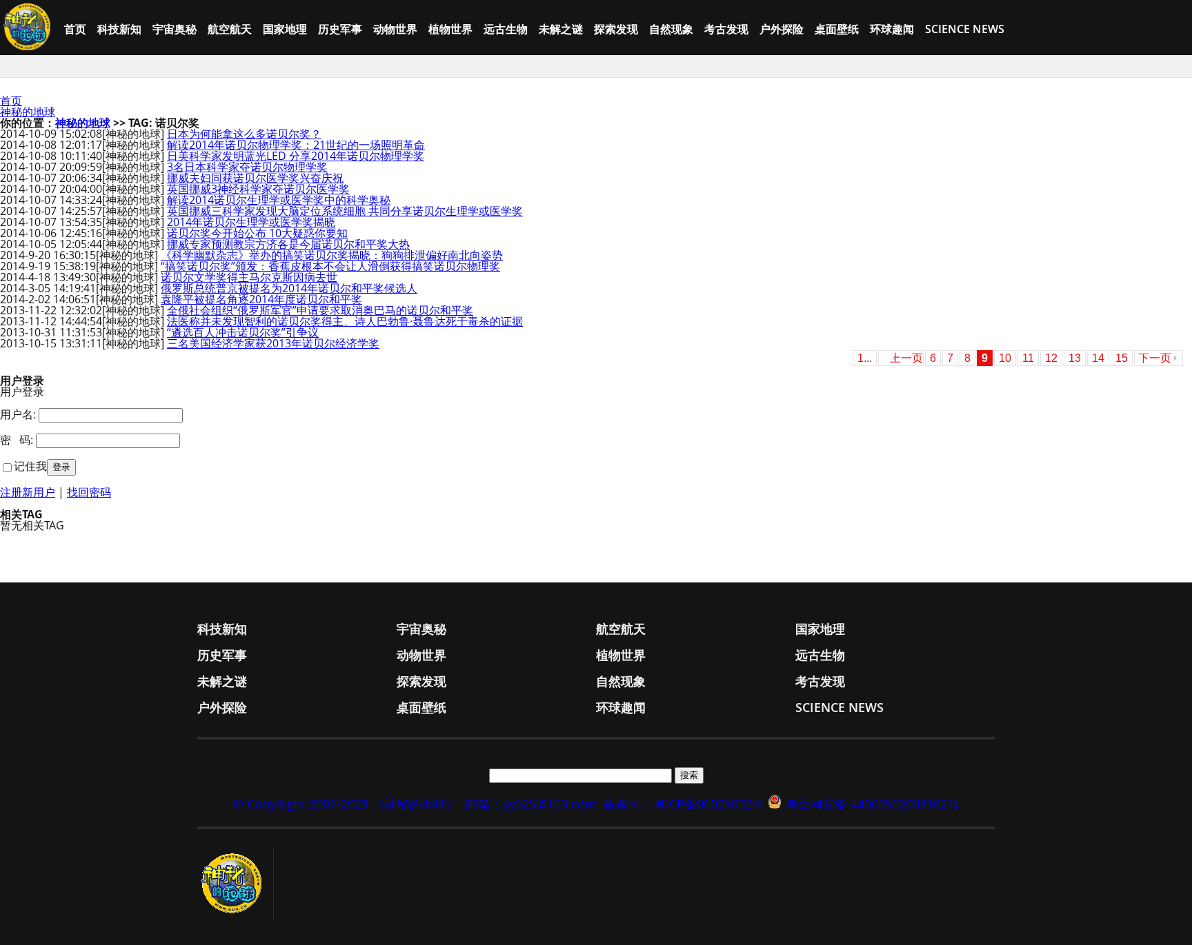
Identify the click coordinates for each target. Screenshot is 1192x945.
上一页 (906, 358)
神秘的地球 (27, 111)
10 (1005, 358)
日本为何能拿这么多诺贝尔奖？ (244, 133)
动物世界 (395, 29)
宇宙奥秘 (174, 29)
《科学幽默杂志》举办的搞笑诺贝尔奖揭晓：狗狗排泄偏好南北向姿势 (332, 255)
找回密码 (89, 492)
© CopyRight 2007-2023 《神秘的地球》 (346, 803)
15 (1121, 358)
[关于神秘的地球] (235, 883)
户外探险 (781, 29)
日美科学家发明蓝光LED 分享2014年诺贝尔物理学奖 (295, 155)
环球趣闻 (892, 29)
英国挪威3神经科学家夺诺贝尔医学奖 (258, 188)
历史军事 (340, 29)
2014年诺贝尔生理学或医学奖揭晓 (251, 222)
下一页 (1154, 358)
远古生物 (506, 29)
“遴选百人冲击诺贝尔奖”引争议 (243, 332)
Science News (964, 29)
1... (864, 358)
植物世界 (450, 29)
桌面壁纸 (837, 29)
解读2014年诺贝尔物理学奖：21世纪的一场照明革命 (296, 144)
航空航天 (230, 29)
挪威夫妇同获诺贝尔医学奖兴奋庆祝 (255, 177)
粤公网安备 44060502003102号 (872, 803)
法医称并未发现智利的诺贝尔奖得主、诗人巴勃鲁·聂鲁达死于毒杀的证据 (345, 321)
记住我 (30, 466)
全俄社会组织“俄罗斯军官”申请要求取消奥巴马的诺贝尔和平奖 (320, 310)
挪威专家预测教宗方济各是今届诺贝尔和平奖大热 (288, 244)
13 (1075, 358)
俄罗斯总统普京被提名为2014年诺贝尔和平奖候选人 (289, 288)
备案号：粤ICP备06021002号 (684, 803)
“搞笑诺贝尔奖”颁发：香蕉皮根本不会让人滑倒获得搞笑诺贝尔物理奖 (330, 266)
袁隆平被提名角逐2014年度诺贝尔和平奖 (261, 299)
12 (1051, 358)
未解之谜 (561, 29)
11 (1028, 358)
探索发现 (616, 29)
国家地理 (285, 29)
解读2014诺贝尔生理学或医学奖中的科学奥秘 (278, 199)
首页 (75, 29)
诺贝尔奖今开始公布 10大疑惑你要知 (257, 233)
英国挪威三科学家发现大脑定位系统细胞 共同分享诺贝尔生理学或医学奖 (345, 211)
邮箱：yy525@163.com (531, 803)
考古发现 (726, 29)
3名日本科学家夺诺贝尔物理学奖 (247, 166)
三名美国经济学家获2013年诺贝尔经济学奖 (273, 343)
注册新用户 (27, 492)
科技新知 (119, 29)
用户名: (18, 414)
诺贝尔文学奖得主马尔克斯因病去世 (249, 277)
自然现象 (671, 29)
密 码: (16, 439)
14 (1098, 358)
